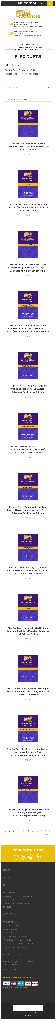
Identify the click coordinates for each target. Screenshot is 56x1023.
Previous (11, 831)
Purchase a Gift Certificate (17, 940)
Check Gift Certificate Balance (19, 943)
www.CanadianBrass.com (17, 977)
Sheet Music (32, 44)
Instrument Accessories (15, 900)
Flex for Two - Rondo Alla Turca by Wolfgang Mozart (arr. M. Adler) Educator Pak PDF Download (27, 449)
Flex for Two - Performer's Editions (22, 73)
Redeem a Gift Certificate (15, 947)
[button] (28, 87)
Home (20, 44)
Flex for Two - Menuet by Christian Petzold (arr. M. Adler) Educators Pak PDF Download (28, 207)
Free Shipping (10, 922)
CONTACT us (9, 932)
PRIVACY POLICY (10, 929)
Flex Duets (46, 50)
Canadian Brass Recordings (17, 896)
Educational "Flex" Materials (22, 50)
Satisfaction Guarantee (15, 936)
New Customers (11, 925)
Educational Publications (29, 47)
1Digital (28, 1015)
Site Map (7, 877)
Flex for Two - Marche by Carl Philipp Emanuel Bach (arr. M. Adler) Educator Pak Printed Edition (28, 631)
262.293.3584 (27, 3)
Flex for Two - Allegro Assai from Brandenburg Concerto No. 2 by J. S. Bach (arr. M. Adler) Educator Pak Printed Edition (28, 269)
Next (46, 834)
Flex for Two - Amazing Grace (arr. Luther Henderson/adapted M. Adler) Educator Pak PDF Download (28, 570)
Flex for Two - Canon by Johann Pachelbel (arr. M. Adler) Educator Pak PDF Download (28, 146)
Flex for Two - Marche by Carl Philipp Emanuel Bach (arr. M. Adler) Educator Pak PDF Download (28, 691)
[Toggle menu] (5, 13)
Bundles (7, 907)
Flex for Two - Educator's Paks (20, 70)
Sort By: (9, 99)
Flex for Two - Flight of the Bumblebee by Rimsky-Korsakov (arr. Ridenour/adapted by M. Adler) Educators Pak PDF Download (28, 814)
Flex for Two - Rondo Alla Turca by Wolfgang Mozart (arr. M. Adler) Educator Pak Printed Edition (27, 388)
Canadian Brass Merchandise (18, 903)
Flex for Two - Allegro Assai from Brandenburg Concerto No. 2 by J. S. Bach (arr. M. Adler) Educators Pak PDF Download (28, 330)
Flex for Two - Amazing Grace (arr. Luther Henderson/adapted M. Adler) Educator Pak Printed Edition (28, 509)
